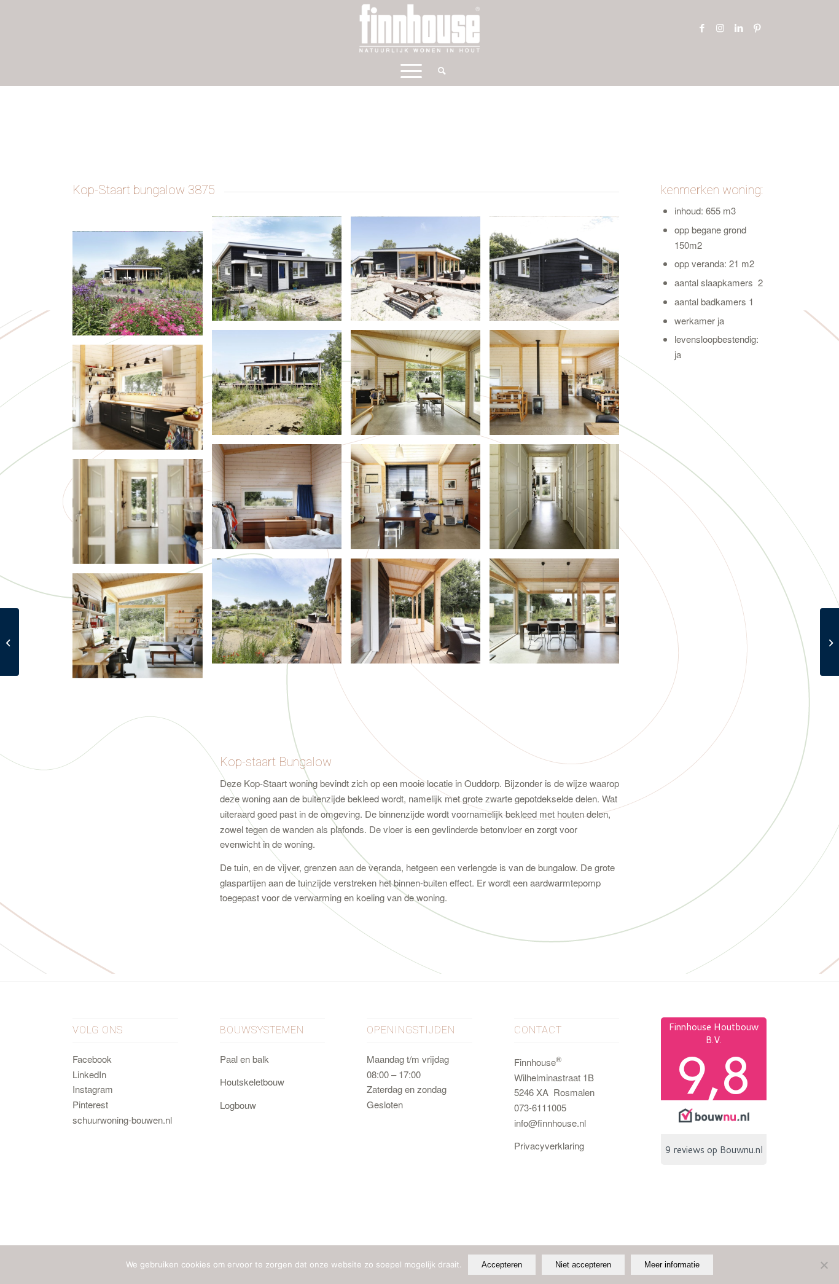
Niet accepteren (583, 1264)
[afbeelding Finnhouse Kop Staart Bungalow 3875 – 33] (281, 501)
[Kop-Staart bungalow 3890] (829, 642)
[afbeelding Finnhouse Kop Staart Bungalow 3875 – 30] (420, 387)
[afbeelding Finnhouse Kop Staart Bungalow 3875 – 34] (420, 501)
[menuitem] (438, 70)
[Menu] (411, 70)
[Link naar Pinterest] (757, 27)
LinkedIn (89, 1074)
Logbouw (238, 1104)
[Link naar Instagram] (720, 27)
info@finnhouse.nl (550, 1122)
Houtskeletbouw (252, 1081)
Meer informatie (672, 1264)
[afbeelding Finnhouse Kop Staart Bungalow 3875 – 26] (281, 615)
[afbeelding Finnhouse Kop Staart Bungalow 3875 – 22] (141, 288)
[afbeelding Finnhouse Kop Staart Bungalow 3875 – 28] (559, 615)
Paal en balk (244, 1058)
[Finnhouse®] (419, 27)
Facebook (92, 1058)
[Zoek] (438, 70)
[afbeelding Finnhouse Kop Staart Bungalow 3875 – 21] (420, 273)
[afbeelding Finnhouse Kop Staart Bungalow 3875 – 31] (559, 387)
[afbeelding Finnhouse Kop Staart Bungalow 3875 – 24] (559, 273)
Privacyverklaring (549, 1145)
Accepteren (502, 1264)
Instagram (92, 1088)
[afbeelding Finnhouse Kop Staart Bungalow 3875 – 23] (281, 273)
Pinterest (90, 1104)
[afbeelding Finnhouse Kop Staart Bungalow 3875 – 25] (281, 387)
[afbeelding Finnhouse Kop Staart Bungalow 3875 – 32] (141, 402)
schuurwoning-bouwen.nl (122, 1119)
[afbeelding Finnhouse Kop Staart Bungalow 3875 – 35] (559, 501)
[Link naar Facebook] (702, 27)
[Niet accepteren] (824, 1265)
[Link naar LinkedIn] (739, 27)
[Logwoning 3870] (9, 642)
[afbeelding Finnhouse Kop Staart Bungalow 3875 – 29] (141, 630)
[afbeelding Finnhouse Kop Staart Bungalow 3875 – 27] (420, 615)
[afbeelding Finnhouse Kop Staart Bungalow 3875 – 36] (141, 516)
